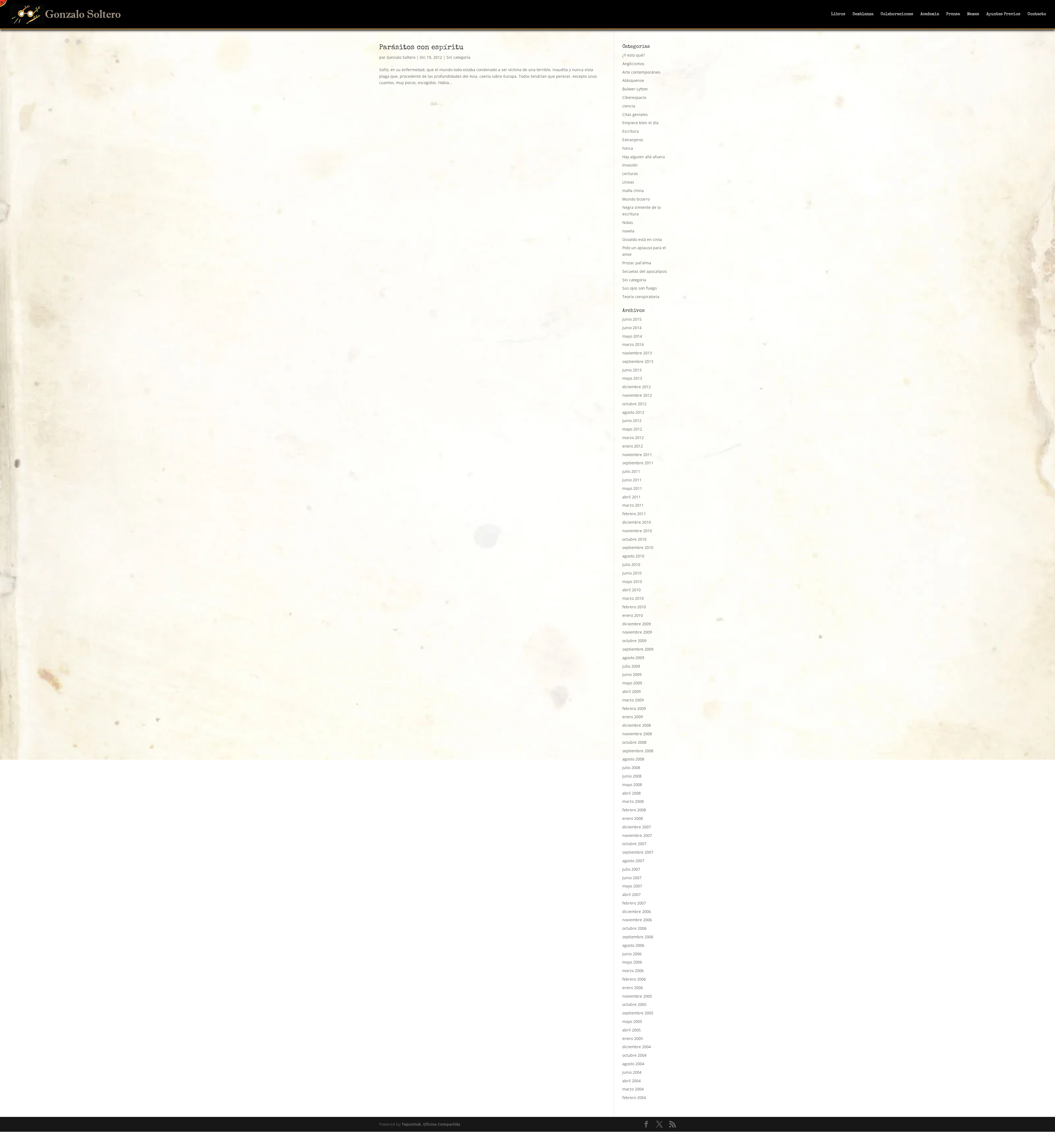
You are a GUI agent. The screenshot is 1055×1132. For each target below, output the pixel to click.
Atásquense (633, 80)
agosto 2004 (633, 1063)
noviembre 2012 (637, 395)
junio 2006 (632, 953)
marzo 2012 (633, 437)
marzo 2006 (633, 970)
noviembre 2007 (637, 835)
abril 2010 (631, 589)
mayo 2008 (632, 784)
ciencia (628, 106)
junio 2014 (632, 327)
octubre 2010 (634, 539)
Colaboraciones (897, 14)
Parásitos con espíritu (421, 47)
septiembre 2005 (637, 1013)
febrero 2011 (634, 513)
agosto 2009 (633, 657)
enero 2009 (632, 716)
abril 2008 (631, 793)
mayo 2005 (632, 1021)
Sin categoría (458, 57)
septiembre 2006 (637, 936)
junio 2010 (632, 573)
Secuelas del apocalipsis (644, 271)
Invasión (630, 165)
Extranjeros (632, 139)
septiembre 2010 (637, 547)
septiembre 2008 (637, 750)
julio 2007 (631, 869)
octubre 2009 (634, 640)
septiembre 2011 (637, 462)
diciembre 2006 (636, 911)
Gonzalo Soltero (401, 57)
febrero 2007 (634, 903)
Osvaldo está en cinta (642, 239)
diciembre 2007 (636, 826)
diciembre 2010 (636, 522)
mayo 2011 (632, 488)
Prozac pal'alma (636, 262)
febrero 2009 (634, 708)
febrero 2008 (634, 809)
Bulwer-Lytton (635, 88)
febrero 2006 (634, 979)
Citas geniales (635, 114)
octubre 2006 (634, 928)
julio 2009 (631, 666)
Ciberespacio (634, 97)
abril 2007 (631, 894)
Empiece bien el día (640, 122)
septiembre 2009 (637, 649)
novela (628, 231)
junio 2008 (632, 776)
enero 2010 (632, 615)
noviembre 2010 (637, 530)
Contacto (1037, 14)
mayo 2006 (632, 962)
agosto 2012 (633, 412)
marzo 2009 (633, 700)
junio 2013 (632, 370)
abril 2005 (631, 1030)
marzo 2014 (633, 344)
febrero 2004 (634, 1097)
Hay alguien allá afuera (643, 156)
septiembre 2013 (637, 361)
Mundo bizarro (636, 199)
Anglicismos (633, 63)
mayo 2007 (632, 886)
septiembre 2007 (637, 852)
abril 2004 (631, 1080)
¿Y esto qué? (633, 55)
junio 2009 (632, 674)
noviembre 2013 (637, 353)
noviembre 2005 (637, 996)
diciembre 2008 (636, 725)
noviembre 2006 (637, 919)
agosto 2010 (633, 556)
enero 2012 (632, 446)
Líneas (628, 182)
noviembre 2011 (637, 454)
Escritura (630, 131)
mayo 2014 (632, 336)
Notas (627, 222)
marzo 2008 (633, 801)
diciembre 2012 (636, 386)
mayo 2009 (632, 683)
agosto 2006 (633, 945)
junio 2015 (632, 319)
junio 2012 (632, 420)
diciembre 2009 (636, 623)
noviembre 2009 (637, 632)
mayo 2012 (632, 429)
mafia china (633, 190)
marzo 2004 (633, 1089)
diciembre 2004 (636, 1046)
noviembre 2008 (637, 733)
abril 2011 (631, 497)
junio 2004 (632, 1072)
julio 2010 (631, 564)
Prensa (953, 14)
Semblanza (863, 14)
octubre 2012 (634, 403)
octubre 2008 (634, 742)
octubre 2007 (634, 843)
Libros (838, 14)
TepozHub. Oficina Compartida (431, 1124)
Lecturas (630, 173)
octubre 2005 (634, 1004)
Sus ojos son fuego (639, 288)
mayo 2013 (632, 378)
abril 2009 (631, 691)
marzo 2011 (633, 505)
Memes (973, 14)
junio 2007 (632, 877)
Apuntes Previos (1003, 14)
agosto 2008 (633, 759)
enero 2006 (632, 987)
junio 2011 (632, 479)
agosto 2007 (633, 860)
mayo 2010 (632, 581)
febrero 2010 (634, 606)
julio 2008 (631, 767)
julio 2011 (631, 471)
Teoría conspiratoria (640, 296)
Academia (929, 14)
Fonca (627, 148)
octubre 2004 (634, 1055)
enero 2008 (632, 818)
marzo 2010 (633, 598)
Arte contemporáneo (641, 72)
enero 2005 (632, 1038)
